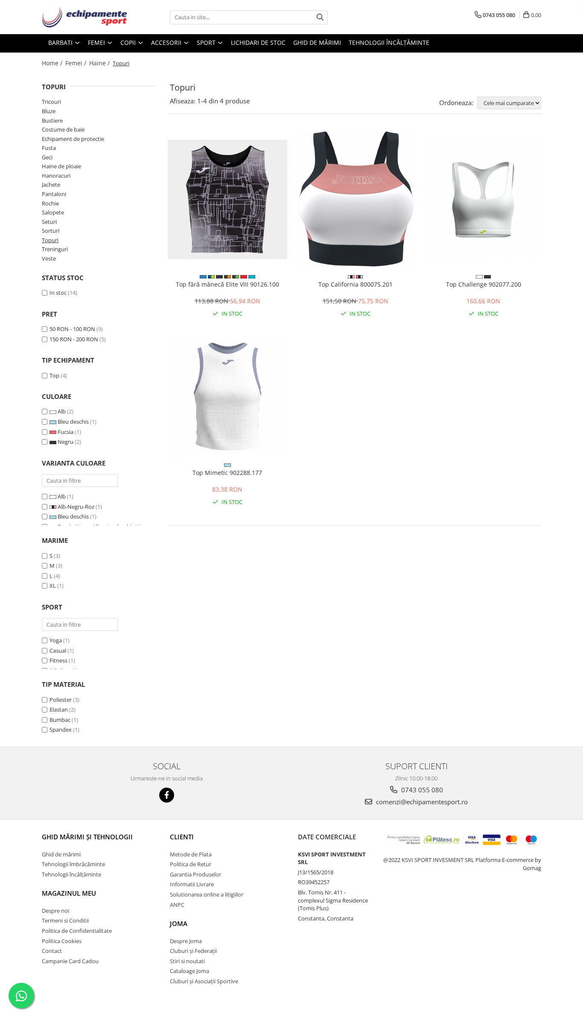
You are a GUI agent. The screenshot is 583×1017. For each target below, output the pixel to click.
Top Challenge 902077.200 (483, 284)
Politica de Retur (190, 864)
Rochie (50, 203)
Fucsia (65, 432)
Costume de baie (63, 129)
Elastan (59, 709)
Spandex (61, 729)
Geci (47, 157)
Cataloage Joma (189, 971)
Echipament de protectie (73, 139)
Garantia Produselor (195, 874)
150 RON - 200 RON (74, 339)
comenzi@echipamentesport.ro (421, 801)
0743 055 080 (421, 789)
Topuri (50, 240)
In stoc (58, 292)
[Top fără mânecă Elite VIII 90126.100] (227, 199)
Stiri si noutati (187, 961)
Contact (52, 951)
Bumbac (60, 720)
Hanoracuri (56, 175)
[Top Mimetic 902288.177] (227, 397)
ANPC (177, 905)
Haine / (100, 63)
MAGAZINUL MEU (69, 893)
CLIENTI (182, 836)
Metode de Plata (191, 854)
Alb (61, 411)
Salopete (53, 212)
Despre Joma (186, 941)
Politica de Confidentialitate (77, 931)
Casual (58, 650)
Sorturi (50, 230)
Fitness (58, 660)
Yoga (56, 640)
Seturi (49, 222)
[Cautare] (320, 17)
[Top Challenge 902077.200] (483, 199)
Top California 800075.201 (355, 284)
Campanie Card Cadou (70, 961)
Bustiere (52, 120)
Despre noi (55, 910)
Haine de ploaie (61, 166)
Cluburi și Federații (193, 951)
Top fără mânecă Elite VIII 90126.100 (227, 284)
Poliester (61, 699)
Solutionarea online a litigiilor (206, 894)
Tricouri (51, 102)
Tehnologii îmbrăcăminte (73, 864)
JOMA (178, 923)
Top (54, 375)
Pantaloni (54, 194)
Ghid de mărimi (317, 42)
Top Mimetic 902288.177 (227, 473)
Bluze (48, 111)
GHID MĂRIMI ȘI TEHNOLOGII (87, 836)
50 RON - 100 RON (72, 329)
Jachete (51, 184)
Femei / (76, 63)
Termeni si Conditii (65, 920)
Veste (49, 258)
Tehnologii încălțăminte (389, 42)
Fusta (49, 148)
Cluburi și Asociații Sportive (204, 981)
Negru (65, 441)
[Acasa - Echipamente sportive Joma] (84, 17)
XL (53, 585)
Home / (53, 63)
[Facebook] (166, 795)
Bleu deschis (73, 421)
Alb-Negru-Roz (76, 506)
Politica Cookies (62, 941)
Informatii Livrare (192, 884)
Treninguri (55, 249)
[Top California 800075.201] (355, 199)
